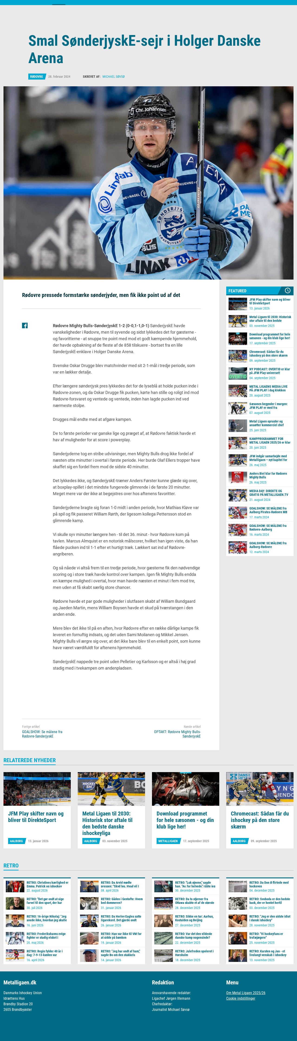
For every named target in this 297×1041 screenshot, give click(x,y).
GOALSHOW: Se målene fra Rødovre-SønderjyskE (42, 734)
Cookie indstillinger (240, 998)
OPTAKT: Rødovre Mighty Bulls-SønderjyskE (177, 734)
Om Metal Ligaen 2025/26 (245, 993)
